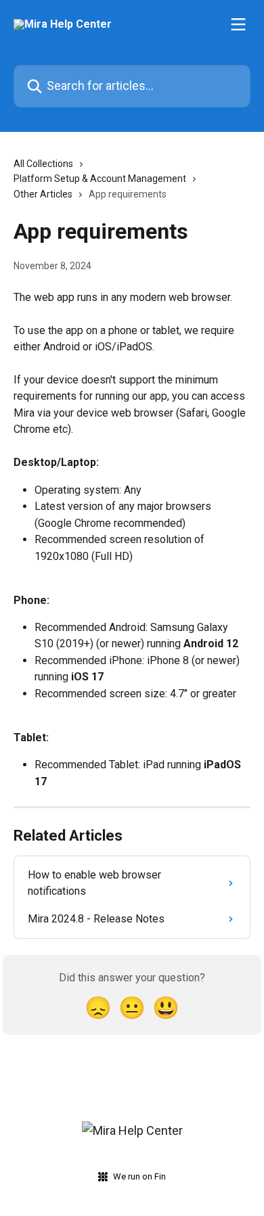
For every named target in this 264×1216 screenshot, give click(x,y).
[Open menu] (238, 24)
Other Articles (43, 194)
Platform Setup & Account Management (100, 178)
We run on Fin (139, 1176)
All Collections (43, 163)
